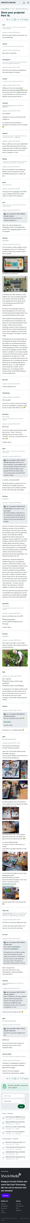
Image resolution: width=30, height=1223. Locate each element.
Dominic (4, 706)
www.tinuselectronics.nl (7, 105)
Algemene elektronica (22, 8)
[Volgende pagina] (20, 19)
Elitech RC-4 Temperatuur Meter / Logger (17, 1142)
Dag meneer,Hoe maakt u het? (9, 739)
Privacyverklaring (24, 1218)
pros (3, 25)
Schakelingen (4, 1206)
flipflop (4, 159)
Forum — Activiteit (7, 1113)
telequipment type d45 (9, 884)
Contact (3, 1212)
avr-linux (5, 934)
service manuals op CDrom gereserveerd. (16, 1147)
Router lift (17, 137)
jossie (4, 182)
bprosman (5, 414)
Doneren (5, 1195)
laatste (26, 19)
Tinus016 (5, 103)
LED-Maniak (6, 393)
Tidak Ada (5, 910)
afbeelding (7, 722)
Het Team (18, 1204)
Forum (12, 8)
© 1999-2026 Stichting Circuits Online (9, 1219)
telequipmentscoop (8, 886)
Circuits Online (5, 8)
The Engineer (6, 59)
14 (15, 19)
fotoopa (5, 238)
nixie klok (16, 191)
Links (2, 1210)
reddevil (4, 133)
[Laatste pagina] (22, 19)
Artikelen (3, 1204)
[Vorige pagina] (9, 19)
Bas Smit (5, 380)
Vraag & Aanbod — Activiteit (10, 1138)
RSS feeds (18, 1210)
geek (3, 736)
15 (18, 19)
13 (12, 19)
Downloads (4, 1208)
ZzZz (3, 672)
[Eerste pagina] (7, 19)
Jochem (4, 44)
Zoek (21, 1106)
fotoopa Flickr (5, 240)
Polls (17, 1208)
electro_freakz (6, 1054)
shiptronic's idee (16, 229)
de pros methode (16, 90)
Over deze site (20, 1206)
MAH (3, 448)
